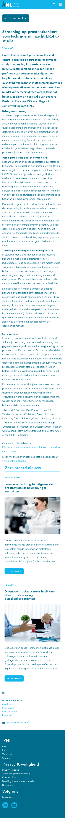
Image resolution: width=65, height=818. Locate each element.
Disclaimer (7, 785)
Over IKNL (7, 747)
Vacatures (7, 754)
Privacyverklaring (10, 770)
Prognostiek (8, 708)
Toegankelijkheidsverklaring (16, 774)
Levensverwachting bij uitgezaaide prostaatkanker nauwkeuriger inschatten (29, 488)
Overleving (7, 705)
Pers (4, 750)
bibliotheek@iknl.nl (16, 461)
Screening (7, 715)
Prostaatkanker (16, 18)
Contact (6, 758)
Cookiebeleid (9, 778)
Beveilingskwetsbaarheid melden (18, 781)
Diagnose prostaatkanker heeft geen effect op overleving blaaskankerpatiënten (30, 595)
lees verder (16, 571)
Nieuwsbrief (8, 797)
